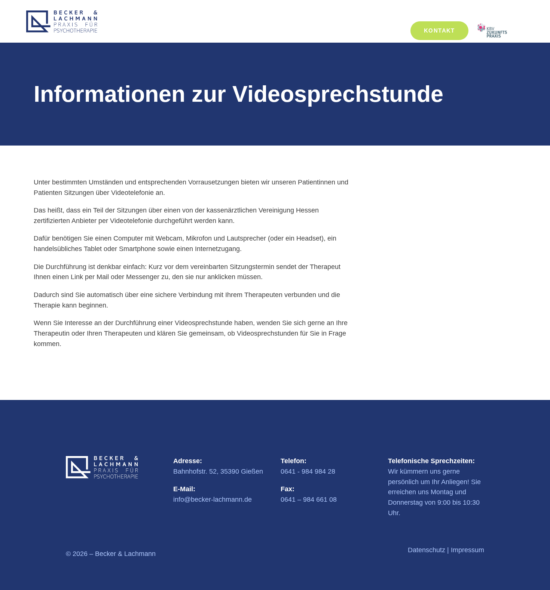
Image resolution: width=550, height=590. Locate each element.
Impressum (467, 550)
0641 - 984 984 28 (308, 471)
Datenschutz (426, 550)
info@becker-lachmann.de (212, 499)
